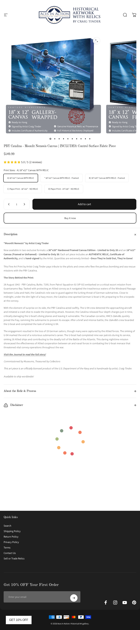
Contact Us (10, 553)
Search (7, 525)
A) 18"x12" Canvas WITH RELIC (20, 178)
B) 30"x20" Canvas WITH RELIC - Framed (107, 178)
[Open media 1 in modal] (96, 40)
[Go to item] (50, 139)
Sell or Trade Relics (14, 558)
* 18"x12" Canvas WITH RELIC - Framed (61, 178)
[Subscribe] (73, 598)
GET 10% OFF (18, 619)
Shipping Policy (12, 531)
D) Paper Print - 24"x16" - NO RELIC (63, 188)
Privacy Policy (11, 542)
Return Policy (11, 536)
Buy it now (70, 218)
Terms (7, 547)
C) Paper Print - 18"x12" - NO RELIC (22, 188)
